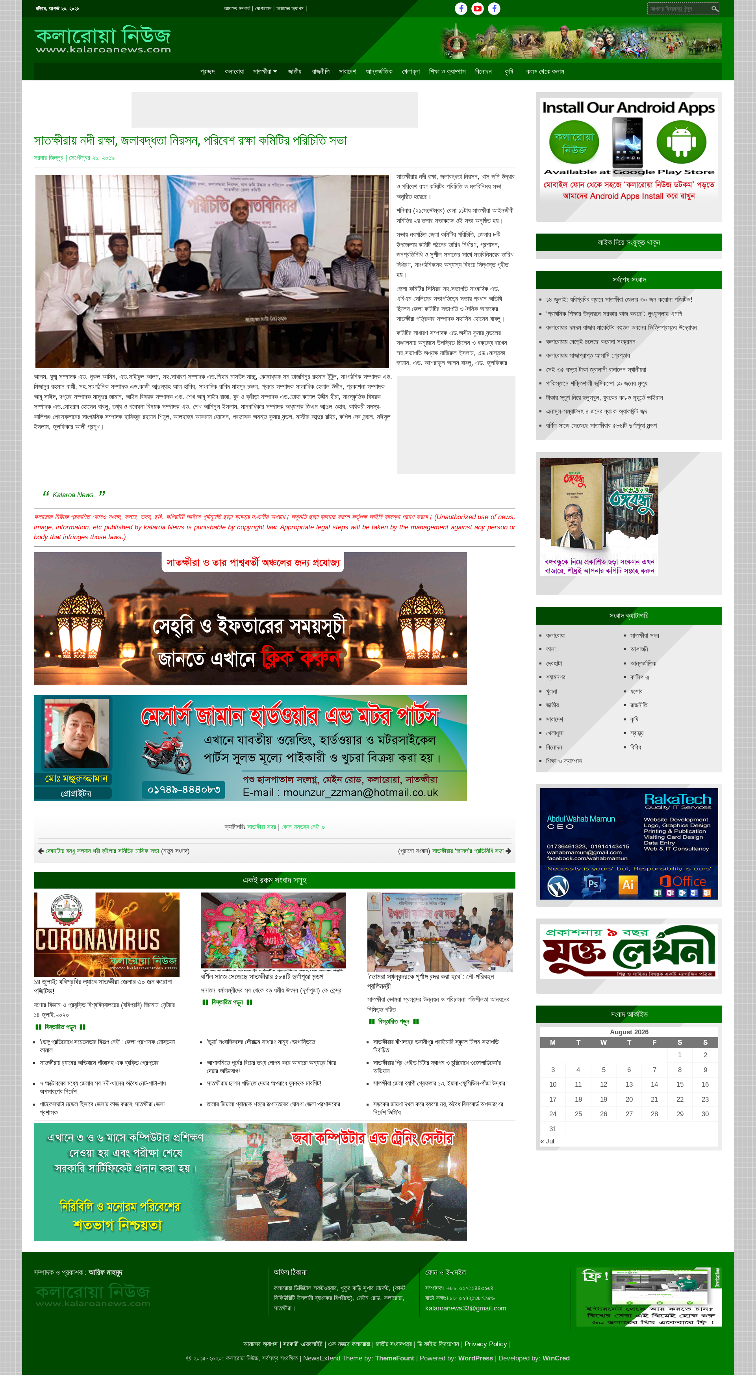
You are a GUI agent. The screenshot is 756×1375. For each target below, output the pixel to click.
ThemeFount (394, 1358)
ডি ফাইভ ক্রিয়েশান (438, 1344)
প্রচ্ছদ (207, 71)
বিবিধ (635, 747)
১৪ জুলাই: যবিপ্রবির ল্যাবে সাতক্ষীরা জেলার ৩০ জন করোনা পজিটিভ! (619, 299)
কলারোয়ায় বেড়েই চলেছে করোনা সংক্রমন (591, 341)
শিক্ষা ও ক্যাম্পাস (447, 71)
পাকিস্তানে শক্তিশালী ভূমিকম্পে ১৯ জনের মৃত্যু (596, 383)
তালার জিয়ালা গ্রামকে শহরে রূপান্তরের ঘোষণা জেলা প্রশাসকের (273, 1104)
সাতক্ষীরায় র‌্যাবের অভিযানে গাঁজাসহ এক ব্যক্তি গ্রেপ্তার (99, 1063)
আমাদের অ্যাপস (290, 8)
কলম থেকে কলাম (545, 71)
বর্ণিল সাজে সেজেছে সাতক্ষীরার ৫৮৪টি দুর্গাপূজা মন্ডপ (601, 425)
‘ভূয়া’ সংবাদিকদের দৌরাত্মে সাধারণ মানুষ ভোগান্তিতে (261, 1042)
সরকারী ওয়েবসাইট (302, 1344)
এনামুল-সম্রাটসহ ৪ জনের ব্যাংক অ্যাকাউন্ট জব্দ (596, 411)
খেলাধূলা (411, 71)
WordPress (475, 1358)
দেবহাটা (554, 663)
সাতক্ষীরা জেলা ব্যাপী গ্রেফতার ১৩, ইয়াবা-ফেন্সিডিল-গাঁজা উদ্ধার (439, 1083)
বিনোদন (483, 71)
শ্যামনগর (555, 677)
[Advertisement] (275, 110)
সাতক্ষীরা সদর (261, 827)
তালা (551, 649)
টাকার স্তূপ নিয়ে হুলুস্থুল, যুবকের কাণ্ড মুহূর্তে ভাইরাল (604, 397)
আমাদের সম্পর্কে (237, 8)
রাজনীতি (321, 71)
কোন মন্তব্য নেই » (303, 827)
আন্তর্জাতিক (379, 71)
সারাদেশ (347, 71)
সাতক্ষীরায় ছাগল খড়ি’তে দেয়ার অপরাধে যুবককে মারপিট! (264, 1083)
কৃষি (509, 71)
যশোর (636, 691)
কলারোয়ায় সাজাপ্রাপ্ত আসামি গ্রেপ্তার (588, 355)
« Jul (547, 1141)
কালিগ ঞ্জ (639, 677)
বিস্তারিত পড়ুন (60, 1027)
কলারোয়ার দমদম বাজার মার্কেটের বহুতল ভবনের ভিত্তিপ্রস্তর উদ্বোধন (621, 327)
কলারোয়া (234, 71)
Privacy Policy (486, 1344)
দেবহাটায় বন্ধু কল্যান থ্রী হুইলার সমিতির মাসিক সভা (102, 851)
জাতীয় (294, 71)
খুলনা (551, 691)
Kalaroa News (73, 495)
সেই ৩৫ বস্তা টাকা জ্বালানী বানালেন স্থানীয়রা (596, 369)
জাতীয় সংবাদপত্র (394, 1344)
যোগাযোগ (263, 8)
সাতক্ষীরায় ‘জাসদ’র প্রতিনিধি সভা (468, 851)
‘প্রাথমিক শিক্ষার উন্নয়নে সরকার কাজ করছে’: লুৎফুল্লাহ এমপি (614, 313)
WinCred (556, 1358)
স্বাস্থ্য (636, 733)
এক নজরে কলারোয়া (349, 1344)
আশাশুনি (639, 649)
